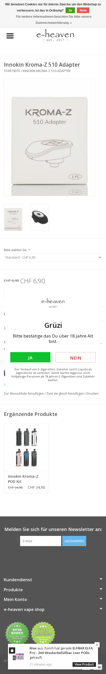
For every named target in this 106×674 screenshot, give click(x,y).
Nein (75, 358)
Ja (30, 358)
